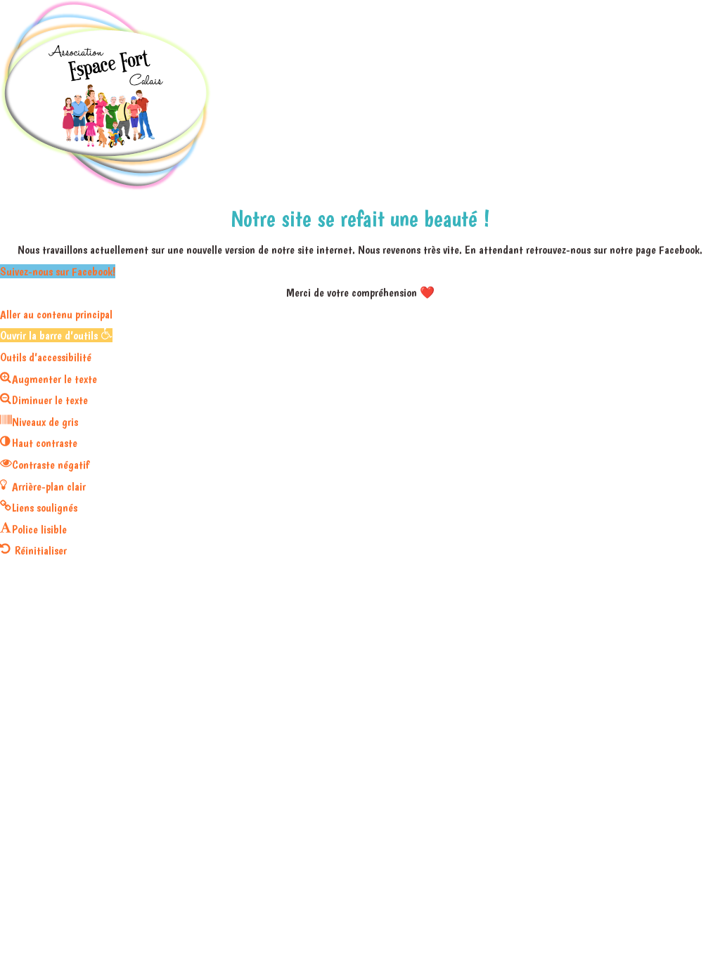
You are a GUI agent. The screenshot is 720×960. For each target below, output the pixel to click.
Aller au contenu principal (56, 314)
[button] (56, 335)
